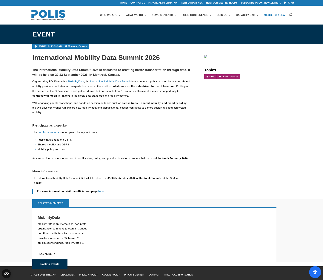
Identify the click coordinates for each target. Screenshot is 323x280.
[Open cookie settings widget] (6, 273)
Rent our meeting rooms (222, 3)
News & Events (162, 14)
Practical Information (178, 274)
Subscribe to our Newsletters (261, 3)
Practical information (163, 3)
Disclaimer (68, 274)
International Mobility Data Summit (65, 70)
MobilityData (49, 217)
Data (211, 76)
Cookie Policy (111, 274)
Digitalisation (230, 76)
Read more (45, 254)
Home (123, 3)
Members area (274, 14)
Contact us (137, 3)
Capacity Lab (245, 14)
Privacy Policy (88, 274)
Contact (154, 274)
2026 (95, 70)
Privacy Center (134, 274)
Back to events (49, 263)
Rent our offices (192, 3)
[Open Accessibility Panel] (315, 272)
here (101, 191)
